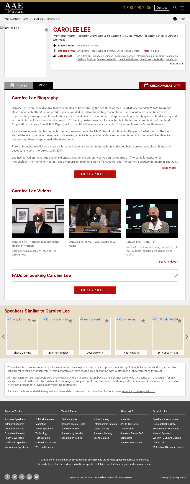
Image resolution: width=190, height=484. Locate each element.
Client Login (159, 442)
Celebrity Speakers (14, 424)
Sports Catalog (101, 437)
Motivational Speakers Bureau (168, 447)
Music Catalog (101, 428)
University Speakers (45, 442)
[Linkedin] (22, 478)
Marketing (40, 424)
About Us (125, 419)
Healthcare (145, 59)
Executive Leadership (166, 56)
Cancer (130, 56)
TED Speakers (42, 437)
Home (25, 19)
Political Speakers (44, 419)
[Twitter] (14, 478)
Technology (41, 433)
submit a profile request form (138, 391)
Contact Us (126, 437)
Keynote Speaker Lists (73, 424)
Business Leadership (114, 56)
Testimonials (127, 428)
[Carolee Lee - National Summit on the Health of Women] (38, 218)
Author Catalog (101, 419)
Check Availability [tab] (164, 86)
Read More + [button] (176, 63)
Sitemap (164, 477)
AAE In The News (129, 424)
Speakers (38, 19)
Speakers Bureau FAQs (132, 433)
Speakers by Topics (71, 437)
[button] (3, 336)
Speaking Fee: (66, 50)
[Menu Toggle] (182, 8)
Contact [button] (161, 7)
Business (97, 56)
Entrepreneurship (144, 56)
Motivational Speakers (16, 447)
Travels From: (65, 45)
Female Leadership (107, 59)
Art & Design (84, 56)
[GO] (175, 8)
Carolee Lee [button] (72, 29)
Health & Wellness (128, 59)
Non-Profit (171, 59)
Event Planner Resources (166, 428)
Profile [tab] (21, 86)
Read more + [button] (170, 167)
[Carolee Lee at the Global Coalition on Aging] (95, 218)
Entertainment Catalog (105, 424)
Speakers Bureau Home (165, 419)
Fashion (81, 59)
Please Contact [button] (97, 50)
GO (175, 8)
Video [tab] (43, 85)
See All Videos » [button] (168, 261)
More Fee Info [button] (151, 50)
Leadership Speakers (15, 442)
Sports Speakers (44, 428)
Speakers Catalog (103, 433)
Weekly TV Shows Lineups (167, 437)
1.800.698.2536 (137, 7)
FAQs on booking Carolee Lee (41, 275)
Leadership (159, 59)
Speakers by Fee (70, 428)
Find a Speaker (69, 419)
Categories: (64, 55)
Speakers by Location (72, 433)
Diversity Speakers (14, 428)
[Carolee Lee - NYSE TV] (152, 218)
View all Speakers (162, 433)
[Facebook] (7, 478)
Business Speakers (14, 419)
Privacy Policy (179, 477)
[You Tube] (29, 478)
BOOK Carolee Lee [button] (95, 174)
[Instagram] (36, 478)
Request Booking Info (164, 424)
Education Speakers (14, 433)
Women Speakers (44, 447)
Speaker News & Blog (131, 442)
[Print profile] (175, 19)
